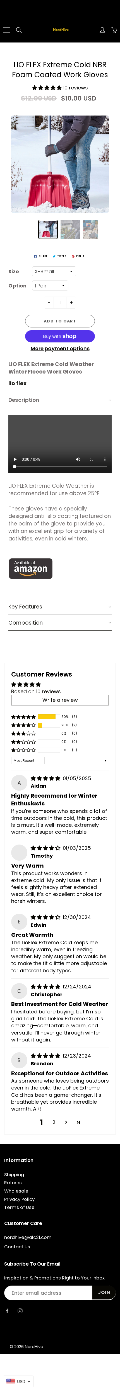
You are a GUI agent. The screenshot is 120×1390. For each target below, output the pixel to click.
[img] (46, 778)
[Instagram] (20, 1311)
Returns (13, 1182)
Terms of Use (19, 1207)
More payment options (60, 348)
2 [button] (54, 1122)
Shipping (14, 1174)
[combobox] (54, 271)
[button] (47, 87)
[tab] (60, 400)
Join (104, 1292)
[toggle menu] (6, 30)
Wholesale (16, 1191)
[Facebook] (7, 1311)
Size (13, 271)
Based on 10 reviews (36, 691)
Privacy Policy (19, 1199)
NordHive (34, 1346)
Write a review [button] (60, 700)
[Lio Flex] (30, 568)
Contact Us (17, 1247)
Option (17, 285)
